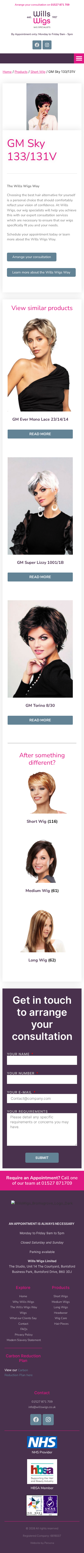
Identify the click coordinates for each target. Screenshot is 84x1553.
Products (21, 71)
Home (7, 71)
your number (21, 1073)
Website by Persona (42, 1543)
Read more (40, 434)
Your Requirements (27, 1111)
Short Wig (37, 71)
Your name (19, 1054)
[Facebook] (36, 44)
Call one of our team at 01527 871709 (42, 1180)
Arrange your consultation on (42, 4)
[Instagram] (47, 44)
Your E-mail (20, 1092)
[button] (79, 58)
